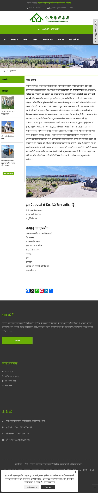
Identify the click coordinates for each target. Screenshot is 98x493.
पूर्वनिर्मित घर (71, 94)
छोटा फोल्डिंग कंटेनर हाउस (7, 137)
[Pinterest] (42, 291)
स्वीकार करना (48, 487)
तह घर (84, 90)
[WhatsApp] (37, 291)
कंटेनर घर (91, 90)
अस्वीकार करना (32, 487)
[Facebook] (28, 291)
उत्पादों (25, 40)
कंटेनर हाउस (9, 372)
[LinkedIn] (46, 291)
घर (4, 40)
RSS (85, 470)
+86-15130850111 (35, 8)
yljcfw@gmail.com (58, 8)
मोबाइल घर (8, 385)
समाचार (35, 40)
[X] (32, 291)
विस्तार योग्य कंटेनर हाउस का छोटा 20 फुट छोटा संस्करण (8, 163)
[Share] (51, 291)
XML (92, 470)
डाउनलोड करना (48, 40)
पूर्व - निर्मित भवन (10, 381)
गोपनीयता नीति (49, 482)
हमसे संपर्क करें (74, 40)
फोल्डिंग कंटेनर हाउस (12, 376)
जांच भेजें (61, 40)
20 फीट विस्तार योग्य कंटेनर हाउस (8, 113)
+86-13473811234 (19, 433)
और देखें (17, 341)
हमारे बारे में (14, 40)
